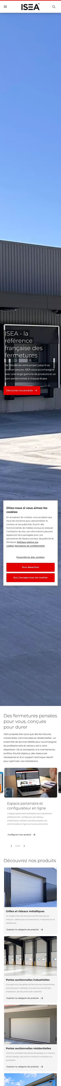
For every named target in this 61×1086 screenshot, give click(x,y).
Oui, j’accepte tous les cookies (30, 577)
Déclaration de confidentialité (30, 546)
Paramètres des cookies (30, 557)
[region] (30, 543)
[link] (22, 834)
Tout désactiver (30, 567)
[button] (11, 846)
